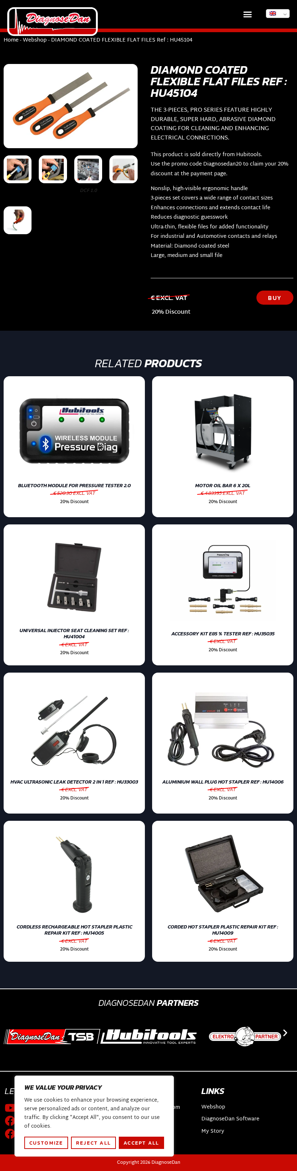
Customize (46, 1143)
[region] (94, 1116)
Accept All (141, 1143)
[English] (277, 13)
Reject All (93, 1143)
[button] (248, 14)
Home (11, 40)
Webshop (35, 40)
